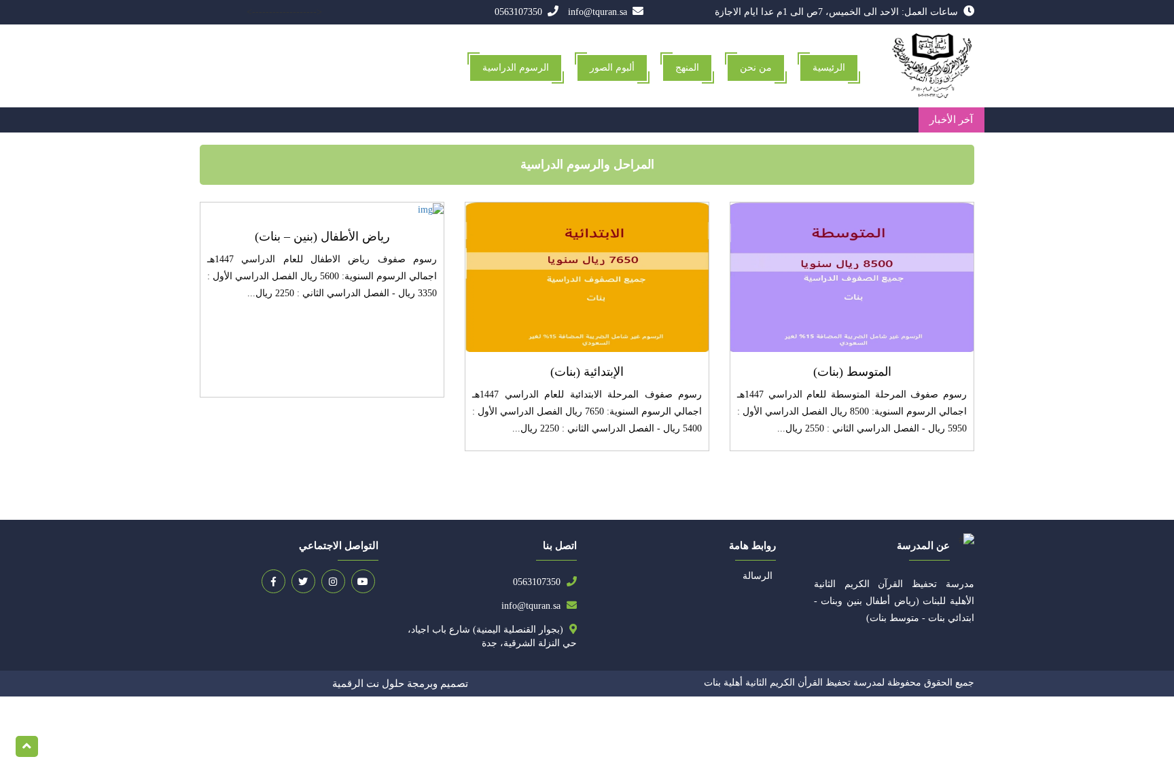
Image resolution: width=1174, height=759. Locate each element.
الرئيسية (829, 68)
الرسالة (757, 576)
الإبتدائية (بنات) (587, 371)
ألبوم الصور (612, 68)
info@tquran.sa (599, 12)
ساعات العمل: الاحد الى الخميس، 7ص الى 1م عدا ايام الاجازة (838, 12)
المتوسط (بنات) (852, 371)
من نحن (756, 68)
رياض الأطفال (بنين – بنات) (322, 236)
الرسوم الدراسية (515, 68)
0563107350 (520, 12)
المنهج (687, 68)
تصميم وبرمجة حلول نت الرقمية (400, 683)
